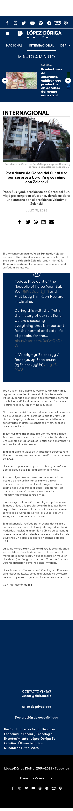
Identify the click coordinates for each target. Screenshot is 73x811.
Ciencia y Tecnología (37, 734)
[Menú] (7, 33)
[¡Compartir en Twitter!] (28, 222)
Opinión (10, 743)
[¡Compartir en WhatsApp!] (36, 222)
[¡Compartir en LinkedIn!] (43, 222)
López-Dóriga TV (43, 738)
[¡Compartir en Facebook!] (19, 222)
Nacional (14, 45)
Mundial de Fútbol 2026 (21, 748)
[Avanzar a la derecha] (69, 45)
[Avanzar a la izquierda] (5, 81)
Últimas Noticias (30, 743)
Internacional (41, 45)
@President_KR (35, 291)
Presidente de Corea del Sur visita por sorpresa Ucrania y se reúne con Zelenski (36, 177)
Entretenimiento (16, 738)
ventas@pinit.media (37, 696)
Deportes (48, 729)
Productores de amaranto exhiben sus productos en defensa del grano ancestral (51, 82)
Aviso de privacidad (36, 706)
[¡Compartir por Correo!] (51, 222)
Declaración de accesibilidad (36, 717)
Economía (11, 734)
